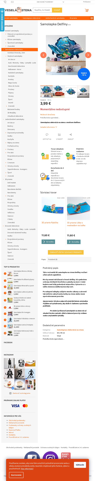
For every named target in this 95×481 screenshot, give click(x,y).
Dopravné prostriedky (16, 133)
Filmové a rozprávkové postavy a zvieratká (20, 35)
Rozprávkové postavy (16, 156)
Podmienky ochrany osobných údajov (20, 426)
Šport (10, 99)
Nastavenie (16, 475)
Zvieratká (11, 46)
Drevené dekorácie (12, 226)
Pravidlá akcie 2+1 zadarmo (19, 437)
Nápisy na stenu (13, 142)
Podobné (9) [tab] (52, 259)
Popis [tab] (44, 259)
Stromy (11, 96)
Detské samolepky (12, 31)
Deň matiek (12, 182)
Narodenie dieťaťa (14, 189)
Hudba (10, 136)
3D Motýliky (12, 113)
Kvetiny (11, 79)
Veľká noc (11, 212)
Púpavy (11, 93)
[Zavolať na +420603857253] (7, 2)
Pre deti (10, 152)
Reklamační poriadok (16, 423)
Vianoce (10, 216)
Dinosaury (11, 129)
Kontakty (12, 435)
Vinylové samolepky (15, 56)
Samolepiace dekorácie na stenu (70, 330)
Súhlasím (80, 464)
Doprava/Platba (14, 430)
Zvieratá (11, 106)
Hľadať (57, 10)
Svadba (10, 209)
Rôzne (10, 159)
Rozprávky (11, 202)
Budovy (10, 126)
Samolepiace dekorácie (14, 49)
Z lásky (10, 219)
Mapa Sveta (12, 83)
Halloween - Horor (14, 69)
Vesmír (10, 102)
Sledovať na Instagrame (21, 393)
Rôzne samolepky (14, 39)
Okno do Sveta (13, 86)
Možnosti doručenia (47, 115)
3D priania (8, 179)
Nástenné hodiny (14, 109)
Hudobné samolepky (15, 73)
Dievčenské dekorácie (16, 66)
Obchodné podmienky (45, 2)
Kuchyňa (11, 76)
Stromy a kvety (13, 166)
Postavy (11, 89)
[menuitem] (10, 18)
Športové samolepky (15, 43)
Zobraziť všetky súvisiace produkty (66, 252)
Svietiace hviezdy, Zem (16, 53)
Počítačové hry (13, 146)
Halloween (11, 186)
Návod (11, 432)
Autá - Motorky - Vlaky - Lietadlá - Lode (22, 63)
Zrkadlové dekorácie (15, 116)
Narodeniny (12, 192)
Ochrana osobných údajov (50, 447)
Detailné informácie (47, 127)
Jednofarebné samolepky (14, 119)
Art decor (11, 59)
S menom (11, 162)
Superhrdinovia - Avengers (17, 169)
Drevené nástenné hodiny (17, 232)
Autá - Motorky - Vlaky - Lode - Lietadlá (21, 229)
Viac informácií (27, 468)
